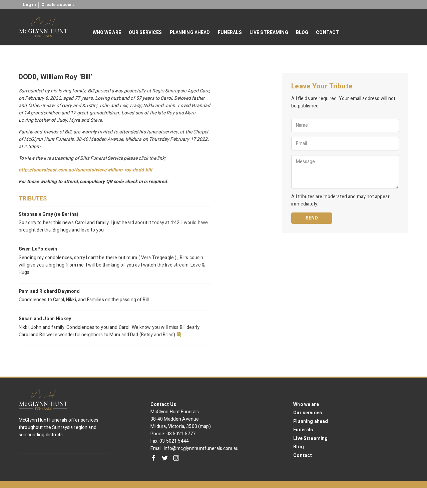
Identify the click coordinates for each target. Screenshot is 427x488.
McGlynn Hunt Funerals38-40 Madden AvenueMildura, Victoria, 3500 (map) (180, 419)
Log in (29, 5)
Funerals (303, 429)
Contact (302, 455)
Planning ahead (310, 421)
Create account (57, 5)
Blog (298, 446)
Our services (307, 412)
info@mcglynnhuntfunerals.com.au (201, 448)
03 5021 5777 (181, 433)
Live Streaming (310, 438)
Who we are (306, 404)
